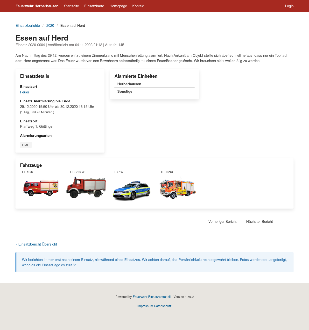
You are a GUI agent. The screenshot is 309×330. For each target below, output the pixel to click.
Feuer (24, 91)
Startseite (71, 5)
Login (289, 5)
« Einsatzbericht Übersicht (36, 243)
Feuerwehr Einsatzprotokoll (152, 296)
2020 (50, 25)
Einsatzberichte (27, 25)
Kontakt (138, 5)
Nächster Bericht (259, 221)
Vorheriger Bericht (222, 221)
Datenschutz (163, 305)
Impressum (145, 305)
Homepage (118, 5)
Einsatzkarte (94, 5)
